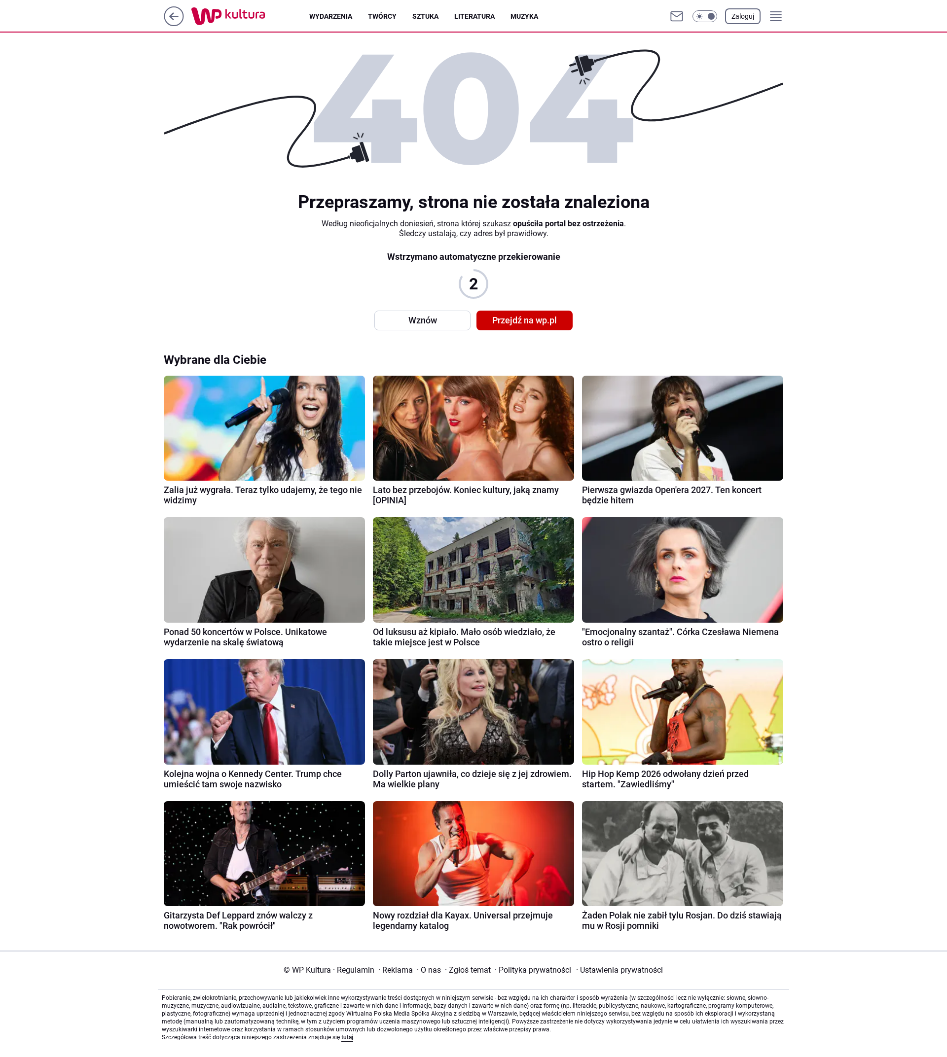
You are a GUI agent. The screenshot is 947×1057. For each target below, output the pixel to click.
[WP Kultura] (250, 16)
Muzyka (524, 16)
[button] (704, 16)
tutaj (347, 1037)
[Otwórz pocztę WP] (677, 16)
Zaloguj (742, 16)
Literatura (474, 16)
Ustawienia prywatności (619, 970)
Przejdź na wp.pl (524, 320)
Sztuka (425, 16)
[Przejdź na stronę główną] (174, 23)
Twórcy (382, 16)
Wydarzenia (330, 16)
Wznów (422, 320)
